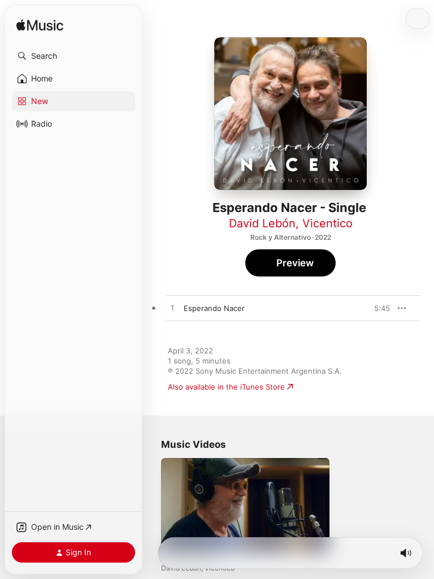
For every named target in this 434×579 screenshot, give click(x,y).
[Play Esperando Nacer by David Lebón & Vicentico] (172, 308)
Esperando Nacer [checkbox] (214, 308)
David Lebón (262, 223)
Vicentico (327, 223)
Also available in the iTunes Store (226, 386)
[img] (39, 25)
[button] (73, 56)
